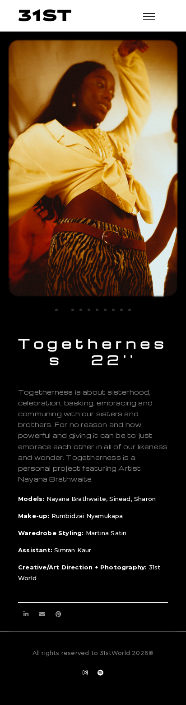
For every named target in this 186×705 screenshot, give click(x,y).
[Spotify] (101, 673)
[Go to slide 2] (64, 310)
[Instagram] (85, 673)
